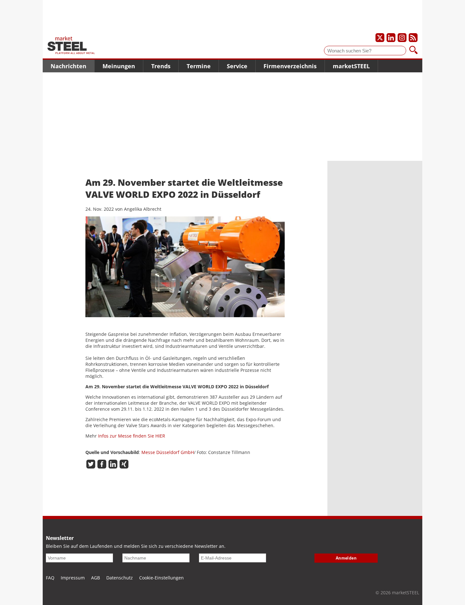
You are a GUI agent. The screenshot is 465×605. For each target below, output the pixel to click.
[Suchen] (413, 50)
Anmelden (346, 558)
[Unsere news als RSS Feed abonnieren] (413, 37)
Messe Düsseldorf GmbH (167, 452)
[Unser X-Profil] (379, 37)
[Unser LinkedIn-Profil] (391, 37)
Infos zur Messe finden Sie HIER (131, 436)
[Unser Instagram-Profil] (402, 37)
